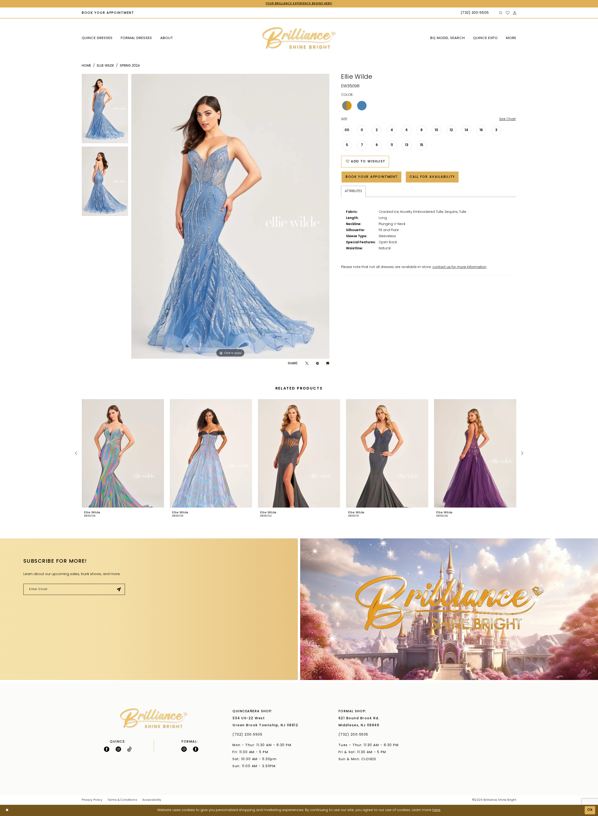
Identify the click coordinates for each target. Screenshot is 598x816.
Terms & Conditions (122, 800)
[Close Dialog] (7, 810)
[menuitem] (108, 13)
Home (86, 66)
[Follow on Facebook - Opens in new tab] (107, 749)
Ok (590, 810)
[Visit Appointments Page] (449, 609)
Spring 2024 (130, 66)
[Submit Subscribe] (119, 589)
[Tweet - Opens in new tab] (307, 363)
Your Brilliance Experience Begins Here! (299, 3)
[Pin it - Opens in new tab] (317, 363)
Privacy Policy (92, 800)
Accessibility (151, 800)
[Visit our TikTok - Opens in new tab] (129, 749)
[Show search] (501, 13)
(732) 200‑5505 (248, 735)
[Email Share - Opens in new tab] (327, 363)
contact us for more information (459, 267)
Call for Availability (432, 177)
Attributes (353, 191)
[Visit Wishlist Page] (507, 13)
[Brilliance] (299, 38)
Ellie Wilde (105, 66)
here (436, 810)
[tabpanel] (105, 110)
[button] (514, 13)
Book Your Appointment (371, 177)
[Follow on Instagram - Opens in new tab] (118, 749)
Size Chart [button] (507, 119)
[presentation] (123, 453)
